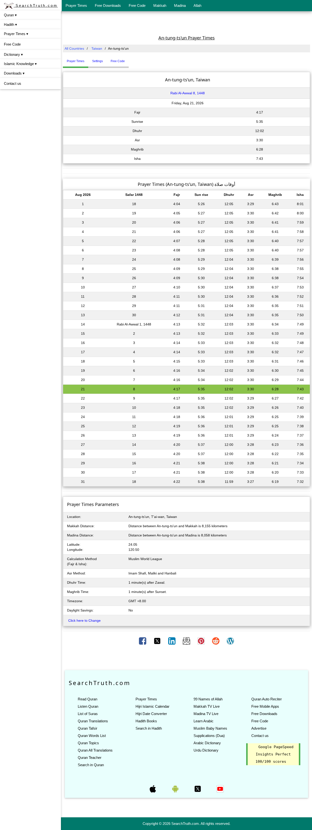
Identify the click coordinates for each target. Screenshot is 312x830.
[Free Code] (135, 59)
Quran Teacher (89, 757)
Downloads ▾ (14, 73)
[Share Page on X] (157, 641)
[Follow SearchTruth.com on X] (198, 789)
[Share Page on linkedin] (172, 641)
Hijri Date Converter (151, 714)
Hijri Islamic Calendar (152, 706)
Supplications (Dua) (209, 736)
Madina (180, 5)
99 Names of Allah (208, 699)
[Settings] (132, 59)
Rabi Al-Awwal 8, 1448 (187, 93)
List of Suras (88, 714)
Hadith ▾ (10, 24)
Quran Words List (92, 736)
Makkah (159, 5)
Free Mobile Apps (265, 706)
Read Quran (87, 699)
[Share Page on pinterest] (201, 641)
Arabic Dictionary (207, 743)
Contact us (12, 83)
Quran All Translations (95, 750)
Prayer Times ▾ (16, 34)
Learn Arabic (204, 721)
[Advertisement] (186, 23)
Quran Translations (93, 721)
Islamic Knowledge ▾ (20, 64)
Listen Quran (88, 706)
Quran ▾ (10, 15)
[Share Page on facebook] (143, 641)
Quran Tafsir (87, 728)
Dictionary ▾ (13, 54)
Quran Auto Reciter (266, 699)
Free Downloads (108, 5)
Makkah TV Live (207, 706)
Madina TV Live (206, 714)
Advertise (258, 728)
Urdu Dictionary (206, 750)
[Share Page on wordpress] (230, 641)
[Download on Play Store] (175, 789)
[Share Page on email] (187, 641)
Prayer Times (76, 5)
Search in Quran (91, 765)
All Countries (74, 48)
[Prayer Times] (130, 59)
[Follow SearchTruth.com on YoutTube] (220, 789)
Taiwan (96, 48)
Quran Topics (88, 743)
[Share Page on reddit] (216, 641)
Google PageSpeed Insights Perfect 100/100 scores (274, 754)
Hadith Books (146, 721)
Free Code (137, 5)
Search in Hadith (149, 728)
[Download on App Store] (153, 789)
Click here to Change (84, 620)
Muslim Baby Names (210, 728)
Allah (197, 5)
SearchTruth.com (36, 5)
